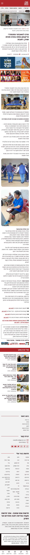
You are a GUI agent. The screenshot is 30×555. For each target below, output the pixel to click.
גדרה (27, 492)
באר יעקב (27, 474)
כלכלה (6, 8)
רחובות (8, 490)
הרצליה (27, 506)
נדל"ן (2, 8)
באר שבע (27, 477)
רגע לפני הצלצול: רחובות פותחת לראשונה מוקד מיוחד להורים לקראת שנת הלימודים (9, 387)
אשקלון (27, 471)
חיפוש (27, 553)
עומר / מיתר (7, 460)
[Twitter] (18, 446)
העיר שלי (26, 8)
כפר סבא (17, 480)
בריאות (24, 29)
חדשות (20, 8)
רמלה (8, 493)
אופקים (27, 457)
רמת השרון (7, 499)
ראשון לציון (7, 485)
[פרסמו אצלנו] (21, 551)
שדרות (8, 502)
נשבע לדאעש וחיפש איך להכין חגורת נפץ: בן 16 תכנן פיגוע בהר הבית (9, 356)
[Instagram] (21, 446)
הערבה (27, 503)
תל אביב (8, 508)
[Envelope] (12, 446)
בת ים (27, 483)
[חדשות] (3, 551)
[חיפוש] (27, 551)
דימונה (27, 500)
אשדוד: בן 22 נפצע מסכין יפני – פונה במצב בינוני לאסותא (9, 376)
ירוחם (18, 471)
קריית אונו (7, 468)
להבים (17, 483)
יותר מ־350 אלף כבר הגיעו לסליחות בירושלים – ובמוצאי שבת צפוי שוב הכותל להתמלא (9, 397)
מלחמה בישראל (13, 8)
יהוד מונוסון (16, 463)
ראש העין (7, 482)
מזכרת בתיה (16, 496)
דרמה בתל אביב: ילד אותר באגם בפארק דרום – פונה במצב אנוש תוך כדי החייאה (9, 366)
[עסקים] (15, 551)
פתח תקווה (7, 466)
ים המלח (17, 468)
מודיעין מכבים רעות (15, 489)
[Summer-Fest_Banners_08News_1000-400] (15, 81)
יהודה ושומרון (16, 466)
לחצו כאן (11, 308)
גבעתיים (27, 489)
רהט (9, 487)
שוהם (8, 505)
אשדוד (27, 468)
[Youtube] (15, 446)
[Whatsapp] (27, 446)
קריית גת (8, 471)
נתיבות (17, 505)
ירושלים (17, 474)
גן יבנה (27, 494)
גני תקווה (27, 497)
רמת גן (8, 496)
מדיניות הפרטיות (15, 543)
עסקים (15, 553)
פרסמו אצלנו (21, 553)
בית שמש (27, 480)
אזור (28, 463)
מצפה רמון (17, 499)
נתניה (18, 508)
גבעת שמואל (26, 486)
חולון (18, 457)
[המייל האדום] (9, 551)
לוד (18, 486)
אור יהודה (27, 460)
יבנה (18, 460)
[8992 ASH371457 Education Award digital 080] (15, 68)
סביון (9, 457)
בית (28, 29)
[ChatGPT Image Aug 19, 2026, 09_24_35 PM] (15, 344)
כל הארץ (17, 477)
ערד (9, 463)
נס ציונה (17, 502)
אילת (28, 466)
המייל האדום (9, 553)
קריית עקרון (7, 474)
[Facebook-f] (24, 446)
